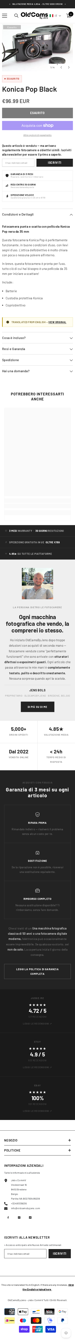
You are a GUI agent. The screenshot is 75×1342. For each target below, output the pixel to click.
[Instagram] (19, 1217)
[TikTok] (30, 1217)
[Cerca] (16, 15)
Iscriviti (54, 162)
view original (57, 322)
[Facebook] (8, 1217)
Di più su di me (38, 706)
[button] (55, 15)
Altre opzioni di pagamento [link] (37, 134)
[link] (37, 506)
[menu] (4, 15)
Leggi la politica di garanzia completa (37, 971)
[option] (37, 47)
